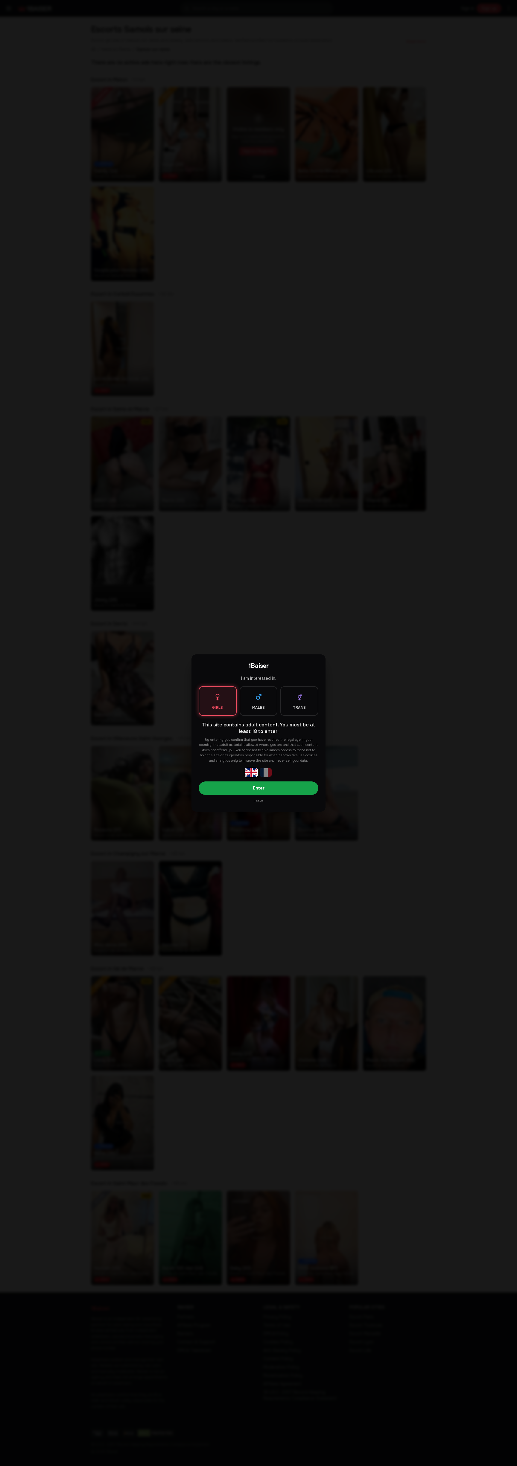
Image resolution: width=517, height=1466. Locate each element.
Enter (258, 788)
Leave (258, 801)
